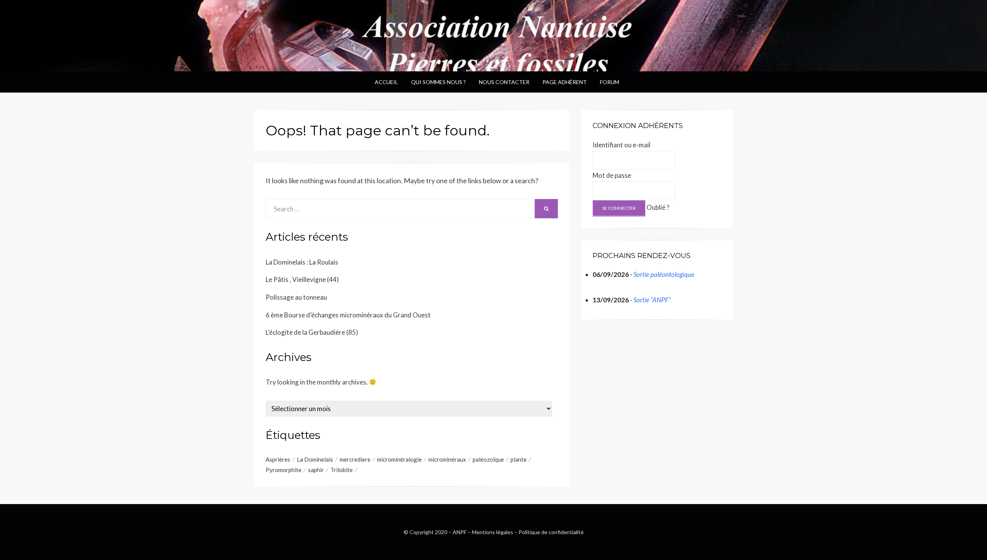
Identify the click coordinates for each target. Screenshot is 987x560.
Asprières (278, 459)
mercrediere (355, 459)
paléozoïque (488, 459)
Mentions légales (492, 532)
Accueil (386, 82)
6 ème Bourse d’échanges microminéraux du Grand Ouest (348, 315)
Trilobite (341, 469)
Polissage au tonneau (296, 297)
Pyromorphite (283, 469)
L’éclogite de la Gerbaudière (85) (312, 332)
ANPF (460, 532)
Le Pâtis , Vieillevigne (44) (302, 279)
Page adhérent (564, 82)
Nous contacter (504, 82)
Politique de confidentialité (551, 532)
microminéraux (447, 459)
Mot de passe (612, 175)
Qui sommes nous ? (438, 82)
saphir (316, 469)
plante (518, 459)
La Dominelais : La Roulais (302, 262)
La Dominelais (315, 459)
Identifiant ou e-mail (621, 145)
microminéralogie (399, 459)
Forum (609, 82)
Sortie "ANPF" (652, 300)
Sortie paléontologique (663, 274)
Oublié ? (658, 207)
